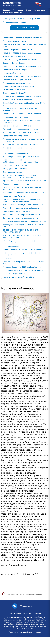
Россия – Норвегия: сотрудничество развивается (23, 205)
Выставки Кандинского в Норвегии (17, 100)
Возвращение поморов (12, 172)
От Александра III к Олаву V (14, 93)
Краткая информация (31, 19)
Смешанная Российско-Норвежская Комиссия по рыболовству (23, 188)
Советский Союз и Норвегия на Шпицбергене (22, 114)
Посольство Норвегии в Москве (16, 184)
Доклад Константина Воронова (15, 153)
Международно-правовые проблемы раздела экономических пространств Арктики (22, 176)
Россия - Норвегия (34, 10)
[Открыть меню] (45, 3)
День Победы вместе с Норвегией (17, 211)
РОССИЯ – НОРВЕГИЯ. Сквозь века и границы (22, 53)
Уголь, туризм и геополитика (15, 169)
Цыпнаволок (35, 76)
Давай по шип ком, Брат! (13, 80)
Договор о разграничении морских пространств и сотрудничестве (23, 140)
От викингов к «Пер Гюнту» (14, 90)
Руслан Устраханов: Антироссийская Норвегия (22, 215)
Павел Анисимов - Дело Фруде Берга (18, 277)
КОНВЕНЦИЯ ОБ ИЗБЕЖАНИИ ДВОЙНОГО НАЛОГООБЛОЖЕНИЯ (20, 231)
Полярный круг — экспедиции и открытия (20, 129)
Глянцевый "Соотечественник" (15, 165)
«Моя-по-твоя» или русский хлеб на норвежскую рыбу (23, 262)
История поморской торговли (15, 117)
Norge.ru (13, 613)
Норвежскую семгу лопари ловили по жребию (22, 156)
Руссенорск (7, 258)
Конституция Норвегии (12, 19)
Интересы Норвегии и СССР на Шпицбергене (22, 267)
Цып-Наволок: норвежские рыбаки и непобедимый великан (24, 45)
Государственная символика (14, 22)
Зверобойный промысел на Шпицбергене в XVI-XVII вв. (24, 104)
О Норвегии (18, 10)
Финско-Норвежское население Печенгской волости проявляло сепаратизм (21, 200)
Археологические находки (14, 56)
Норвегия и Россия (33, 96)
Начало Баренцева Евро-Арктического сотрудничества (19, 242)
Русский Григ (30, 80)
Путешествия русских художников (17, 83)
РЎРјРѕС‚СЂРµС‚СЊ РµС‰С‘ (24, 28)
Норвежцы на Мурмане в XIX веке (17, 126)
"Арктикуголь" (8, 181)
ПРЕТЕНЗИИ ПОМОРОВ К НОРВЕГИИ (31, 181)
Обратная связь (26, 606)
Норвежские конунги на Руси (15, 70)
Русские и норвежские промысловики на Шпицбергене (20, 109)
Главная (6, 10)
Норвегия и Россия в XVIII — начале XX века (21, 132)
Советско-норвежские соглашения (17, 50)
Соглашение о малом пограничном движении (22, 218)
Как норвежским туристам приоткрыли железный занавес (24, 149)
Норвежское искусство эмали (15, 136)
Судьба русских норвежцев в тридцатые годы (22, 66)
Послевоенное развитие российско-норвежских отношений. (23, 254)
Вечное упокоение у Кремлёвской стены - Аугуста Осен (24, 226)
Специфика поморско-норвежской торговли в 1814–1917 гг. (22, 121)
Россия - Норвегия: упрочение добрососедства (22, 208)
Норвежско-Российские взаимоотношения (20, 144)
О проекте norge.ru (34, 632)
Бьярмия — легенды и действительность (20, 60)
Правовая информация (17, 632)
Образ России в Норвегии (13, 96)
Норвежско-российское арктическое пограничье (23, 193)
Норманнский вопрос (12, 73)
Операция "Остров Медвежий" (15, 274)
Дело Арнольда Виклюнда (13, 246)
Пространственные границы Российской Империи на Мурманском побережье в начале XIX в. (24, 161)
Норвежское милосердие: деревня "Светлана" (22, 38)
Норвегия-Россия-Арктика (14, 196)
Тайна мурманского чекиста (14, 41)
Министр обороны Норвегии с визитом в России (23, 249)
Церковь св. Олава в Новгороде (16, 76)
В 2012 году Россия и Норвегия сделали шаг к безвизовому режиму (22, 236)
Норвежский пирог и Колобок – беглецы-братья (23, 270)
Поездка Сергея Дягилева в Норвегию (19, 86)
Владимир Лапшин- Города (14, 63)
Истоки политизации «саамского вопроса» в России (24, 221)
